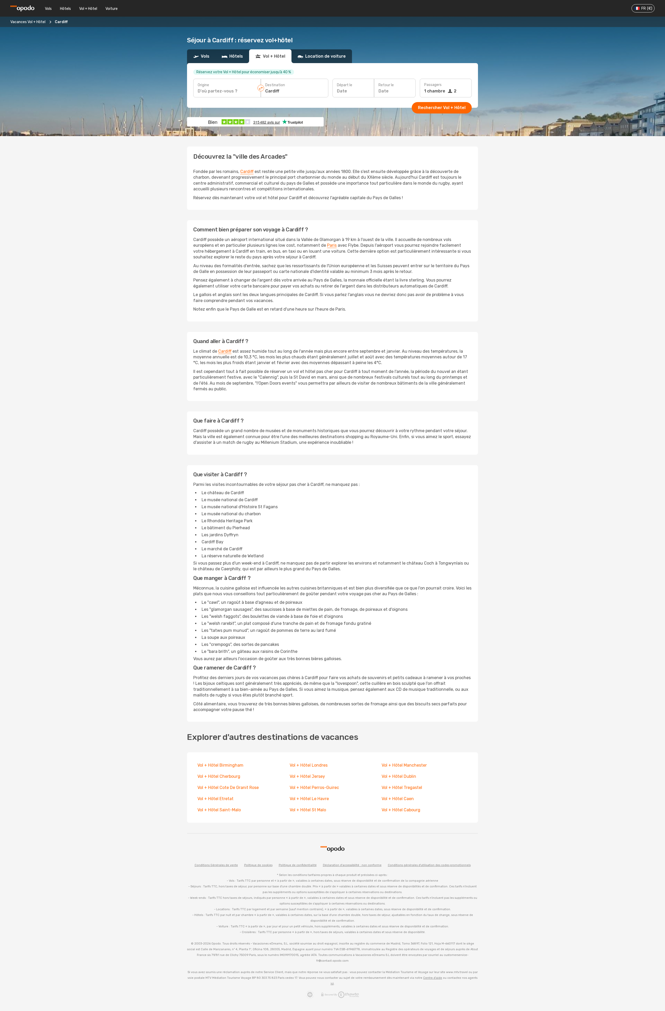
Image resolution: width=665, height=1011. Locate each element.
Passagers (433, 85)
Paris (332, 245)
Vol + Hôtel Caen (398, 798)
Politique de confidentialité (298, 865)
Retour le (386, 85)
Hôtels (65, 8)
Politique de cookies (258, 865)
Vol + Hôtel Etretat (215, 798)
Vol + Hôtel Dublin (399, 776)
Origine (203, 85)
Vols (48, 8)
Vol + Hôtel (88, 8)
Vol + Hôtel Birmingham (220, 765)
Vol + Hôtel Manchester (404, 765)
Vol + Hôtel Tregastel (402, 787)
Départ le (344, 85)
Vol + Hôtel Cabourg (401, 809)
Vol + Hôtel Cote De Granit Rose (228, 787)
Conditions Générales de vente (216, 865)
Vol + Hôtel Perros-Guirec (314, 787)
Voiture (111, 8)
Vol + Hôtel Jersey (307, 776)
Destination (275, 85)
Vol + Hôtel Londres (309, 765)
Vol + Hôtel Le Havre (309, 798)
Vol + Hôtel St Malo (308, 809)
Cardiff (247, 171)
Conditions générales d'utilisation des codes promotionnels (429, 865)
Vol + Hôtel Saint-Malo (219, 809)
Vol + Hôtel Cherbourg (218, 776)
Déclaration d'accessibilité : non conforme (352, 865)
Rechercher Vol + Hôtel (442, 107)
